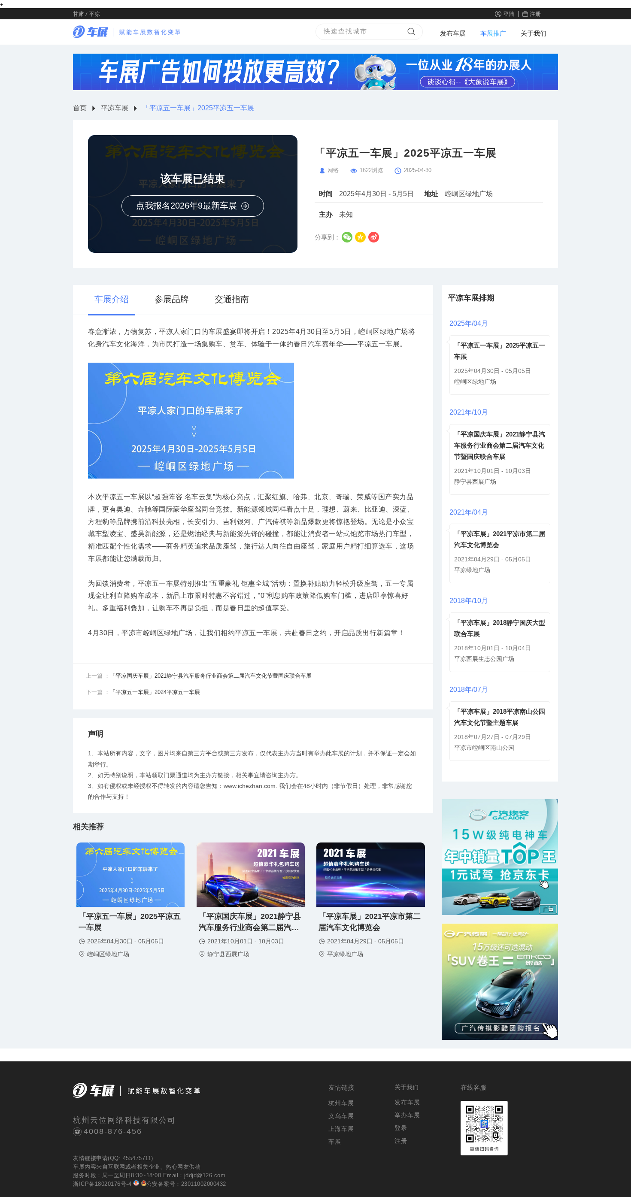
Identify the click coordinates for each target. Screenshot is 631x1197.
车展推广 (493, 33)
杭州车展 (341, 1103)
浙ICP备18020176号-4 (102, 1184)
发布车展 (453, 33)
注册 (535, 13)
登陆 (508, 13)
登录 (400, 1127)
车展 (79, 1167)
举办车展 (407, 1115)
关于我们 (533, 33)
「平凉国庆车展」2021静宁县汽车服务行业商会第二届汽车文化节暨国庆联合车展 (499, 445)
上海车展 (341, 1128)
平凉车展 (114, 108)
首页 (80, 108)
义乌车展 (341, 1115)
